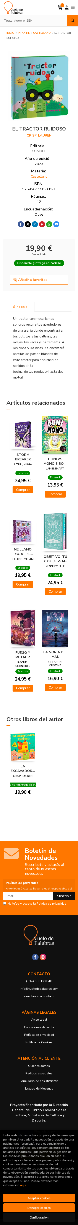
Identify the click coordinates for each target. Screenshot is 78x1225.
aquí (23, 1185)
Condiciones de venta (39, 1027)
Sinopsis (20, 306)
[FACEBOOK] (35, 957)
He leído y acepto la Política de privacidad (37, 904)
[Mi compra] (60, 7)
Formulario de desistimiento (39, 1081)
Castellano (42, 33)
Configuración (39, 1217)
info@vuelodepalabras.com (39, 988)
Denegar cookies (39, 1208)
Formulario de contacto (39, 996)
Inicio (10, 33)
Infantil (24, 33)
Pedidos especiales (39, 1073)
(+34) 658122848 (39, 981)
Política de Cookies (39, 1042)
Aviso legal (39, 1019)
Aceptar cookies (39, 1198)
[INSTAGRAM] (43, 957)
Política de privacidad (39, 1034)
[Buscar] (72, 20)
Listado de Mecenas (39, 1088)
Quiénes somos (39, 1066)
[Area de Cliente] (67, 7)
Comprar (23, 489)
